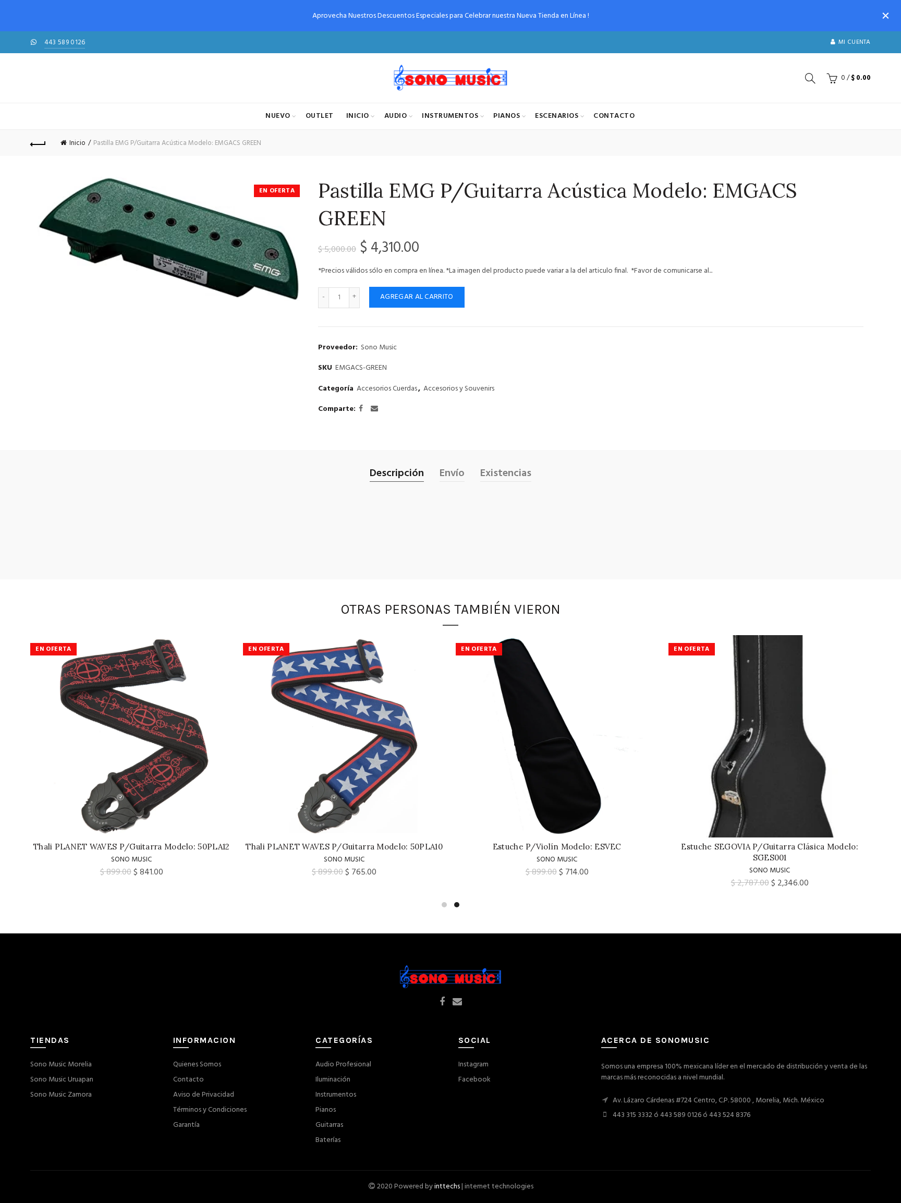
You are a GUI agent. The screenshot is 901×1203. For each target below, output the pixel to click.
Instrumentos (450, 116)
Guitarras (329, 1125)
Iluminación (332, 1080)
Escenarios (556, 116)
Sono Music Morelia (61, 1065)
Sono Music (379, 348)
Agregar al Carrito (416, 297)
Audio (395, 116)
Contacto (614, 116)
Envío (452, 473)
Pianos (506, 116)
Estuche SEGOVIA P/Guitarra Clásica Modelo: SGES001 (344, 852)
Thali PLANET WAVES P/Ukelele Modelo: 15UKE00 (769, 847)
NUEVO (277, 116)
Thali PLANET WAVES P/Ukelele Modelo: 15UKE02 (557, 847)
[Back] (38, 142)
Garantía (186, 1125)
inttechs (447, 1187)
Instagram (473, 1065)
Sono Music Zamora (61, 1095)
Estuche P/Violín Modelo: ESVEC (131, 847)
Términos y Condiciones (210, 1110)
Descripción (397, 473)
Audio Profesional (343, 1065)
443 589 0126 (65, 42)
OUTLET (320, 116)
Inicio (357, 116)
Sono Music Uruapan (61, 1080)
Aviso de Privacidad (203, 1095)
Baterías (327, 1140)
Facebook (474, 1080)
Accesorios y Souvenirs (458, 389)
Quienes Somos (197, 1065)
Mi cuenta (854, 42)
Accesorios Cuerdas (387, 389)
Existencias (505, 473)
